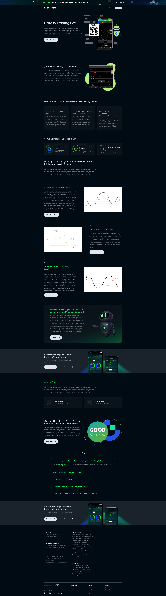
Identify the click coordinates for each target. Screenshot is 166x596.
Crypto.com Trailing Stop (87, 571)
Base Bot (83, 534)
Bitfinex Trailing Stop (86, 565)
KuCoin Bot (90, 548)
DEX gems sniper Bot (84, 544)
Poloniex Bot (89, 550)
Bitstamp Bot (80, 540)
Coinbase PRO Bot (76, 542)
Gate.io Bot (85, 546)
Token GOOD (108, 587)
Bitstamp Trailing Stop (86, 567)
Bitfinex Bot (81, 538)
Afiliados (93, 8)
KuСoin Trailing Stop (85, 573)
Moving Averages (61, 545)
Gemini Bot (91, 546)
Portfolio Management (58, 558)
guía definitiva (61, 464)
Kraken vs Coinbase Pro (51, 556)
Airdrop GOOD (108, 589)
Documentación (74, 587)
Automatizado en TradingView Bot (79, 554)
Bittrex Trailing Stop (76, 569)
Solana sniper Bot (81, 552)
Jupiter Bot (81, 556)
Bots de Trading (76, 532)
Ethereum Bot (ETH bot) (77, 546)
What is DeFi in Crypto (61, 556)
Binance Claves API (50, 534)
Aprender (48, 554)
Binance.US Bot (89, 536)
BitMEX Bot (86, 538)
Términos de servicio (92, 591)
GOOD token (74, 8)
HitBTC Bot (74, 548)
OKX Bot (79, 550)
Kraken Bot (84, 548)
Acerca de (90, 589)
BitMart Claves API (50, 536)
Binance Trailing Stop (76, 565)
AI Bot (73, 534)
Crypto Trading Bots (50, 560)
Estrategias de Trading (52, 543)
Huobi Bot (79, 548)
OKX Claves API (57, 536)
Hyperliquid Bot (75, 556)
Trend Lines (54, 547)
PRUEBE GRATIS (50, 39)
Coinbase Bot (84, 542)
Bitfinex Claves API (58, 534)
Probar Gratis (49, 367)
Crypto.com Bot (75, 544)
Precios (87, 8)
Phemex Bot (84, 550)
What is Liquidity (49, 558)
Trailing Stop (48, 547)
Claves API (48, 532)
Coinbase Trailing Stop (77, 571)
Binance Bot (88, 534)
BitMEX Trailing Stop (76, 567)
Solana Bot (74, 552)
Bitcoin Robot (75, 538)
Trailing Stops (76, 563)
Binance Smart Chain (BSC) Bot (79, 536)
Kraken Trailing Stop (76, 573)
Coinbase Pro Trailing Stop (87, 569)
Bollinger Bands (60, 547)
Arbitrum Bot (78, 534)
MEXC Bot (74, 550)
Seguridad (90, 587)
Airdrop (81, 8)
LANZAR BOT (55, 337)
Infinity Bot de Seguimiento (51, 545)
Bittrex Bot (86, 540)
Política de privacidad (92, 593)
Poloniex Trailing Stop (76, 575)
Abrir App (118, 8)
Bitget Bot (74, 540)
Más (98, 8)
